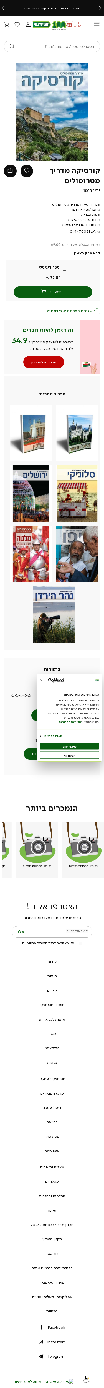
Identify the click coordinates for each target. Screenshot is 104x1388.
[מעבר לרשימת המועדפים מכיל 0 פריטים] (17, 24)
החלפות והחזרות (52, 1195)
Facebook (56, 1327)
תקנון (52, 1210)
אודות (52, 961)
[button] (28, 24)
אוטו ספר (52, 1150)
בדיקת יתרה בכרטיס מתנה (52, 1267)
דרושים (52, 1121)
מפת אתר (52, 1136)
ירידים (52, 990)
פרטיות (52, 1310)
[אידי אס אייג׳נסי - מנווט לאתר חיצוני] (43, 1381)
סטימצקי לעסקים (52, 1078)
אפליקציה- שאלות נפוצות (52, 1296)
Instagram (56, 1341)
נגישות (52, 1062)
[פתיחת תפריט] (96, 25)
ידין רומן (91, 190)
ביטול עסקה (52, 1107)
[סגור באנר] (41, 680)
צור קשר (52, 1253)
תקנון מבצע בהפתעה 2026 (52, 1224)
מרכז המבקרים (52, 1093)
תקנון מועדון (52, 1238)
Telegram (55, 1356)
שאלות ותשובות (52, 1166)
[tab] (52, 669)
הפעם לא (69, 755)
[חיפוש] (12, 46)
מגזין (52, 1033)
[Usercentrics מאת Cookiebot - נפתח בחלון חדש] (62, 680)
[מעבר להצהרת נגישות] (86, 1381)
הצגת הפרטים (53, 735)
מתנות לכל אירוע (52, 1019)
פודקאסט (52, 1047)
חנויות (52, 975)
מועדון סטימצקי (52, 1004)
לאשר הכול (69, 746)
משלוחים (52, 1181)
